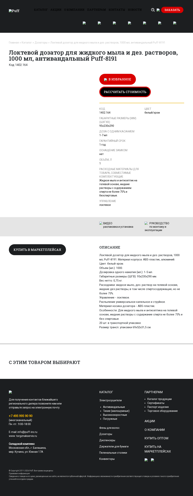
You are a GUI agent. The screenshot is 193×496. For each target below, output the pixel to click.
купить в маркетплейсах (37, 250)
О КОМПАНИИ (74, 9)
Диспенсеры (107, 440)
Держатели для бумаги (114, 446)
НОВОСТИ (135, 9)
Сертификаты (155, 402)
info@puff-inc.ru (27, 431)
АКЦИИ (55, 9)
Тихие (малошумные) (116, 410)
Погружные (110, 418)
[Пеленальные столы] (162, 25)
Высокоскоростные (115, 414)
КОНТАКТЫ (117, 9)
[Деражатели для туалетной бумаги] (147, 25)
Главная (14, 42)
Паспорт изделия (158, 406)
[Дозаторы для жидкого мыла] (116, 25)
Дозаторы (41, 42)
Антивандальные (114, 406)
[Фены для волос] (101, 25)
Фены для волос (109, 427)
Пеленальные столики (113, 452)
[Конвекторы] (177, 25)
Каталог (27, 42)
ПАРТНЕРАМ (96, 9)
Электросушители (110, 400)
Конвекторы (107, 458)
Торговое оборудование (162, 410)
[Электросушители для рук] (86, 25)
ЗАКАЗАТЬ (172, 10)
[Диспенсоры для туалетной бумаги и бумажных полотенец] (132, 25)
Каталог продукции (159, 399)
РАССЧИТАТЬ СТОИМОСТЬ (125, 92)
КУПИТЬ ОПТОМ (156, 438)
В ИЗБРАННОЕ (119, 79)
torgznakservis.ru (26, 435)
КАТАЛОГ (41, 9)
